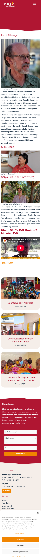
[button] (38, 513)
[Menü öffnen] (34, 4)
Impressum (27, 556)
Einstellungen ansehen (20, 551)
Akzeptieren (20, 539)
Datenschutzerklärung (17, 556)
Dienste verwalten (20, 533)
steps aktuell (7, 506)
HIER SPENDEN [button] (7, 263)
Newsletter (6, 503)
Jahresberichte (8, 509)
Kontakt (5, 500)
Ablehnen (20, 545)
